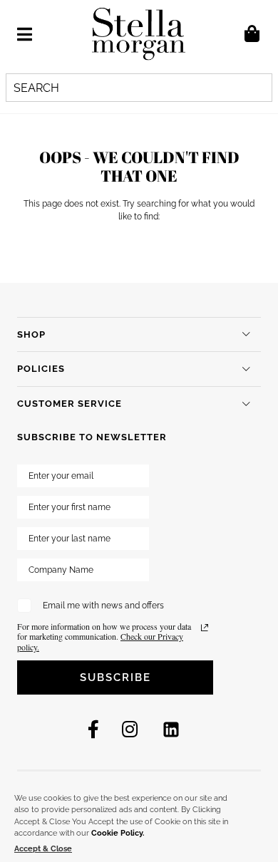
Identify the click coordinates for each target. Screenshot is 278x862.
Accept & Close (43, 848)
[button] (24, 34)
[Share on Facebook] (93, 729)
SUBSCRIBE (115, 677)
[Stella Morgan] (139, 34)
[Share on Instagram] (130, 729)
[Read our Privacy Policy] (204, 627)
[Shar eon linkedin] (171, 729)
